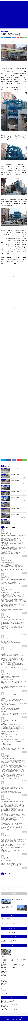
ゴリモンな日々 (5, 1008)
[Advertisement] (14, 14)
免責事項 (18, 1017)
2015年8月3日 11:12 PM (5, 799)
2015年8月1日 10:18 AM (5, 590)
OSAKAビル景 (4, 1006)
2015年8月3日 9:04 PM (5, 756)
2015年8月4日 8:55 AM (5, 858)
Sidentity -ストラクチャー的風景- (9, 1009)
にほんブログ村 (5, 978)
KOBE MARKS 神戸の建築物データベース (11, 932)
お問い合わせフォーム (7, 941)
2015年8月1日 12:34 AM (5, 577)
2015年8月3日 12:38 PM (5, 721)
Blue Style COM (5, 1002)
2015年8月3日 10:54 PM (5, 785)
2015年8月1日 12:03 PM (5, 617)
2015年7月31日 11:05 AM (6, 533)
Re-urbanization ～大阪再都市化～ (9, 1004)
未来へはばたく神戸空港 (7, 1001)
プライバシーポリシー (11, 1017)
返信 (25, 555)
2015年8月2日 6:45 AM (5, 674)
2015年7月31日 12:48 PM (6, 560)
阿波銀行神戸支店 (4, 31)
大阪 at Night (4, 1005)
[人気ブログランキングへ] (14, 990)
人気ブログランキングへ (6, 993)
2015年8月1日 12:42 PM (5, 639)
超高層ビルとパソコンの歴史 (8, 1000)
